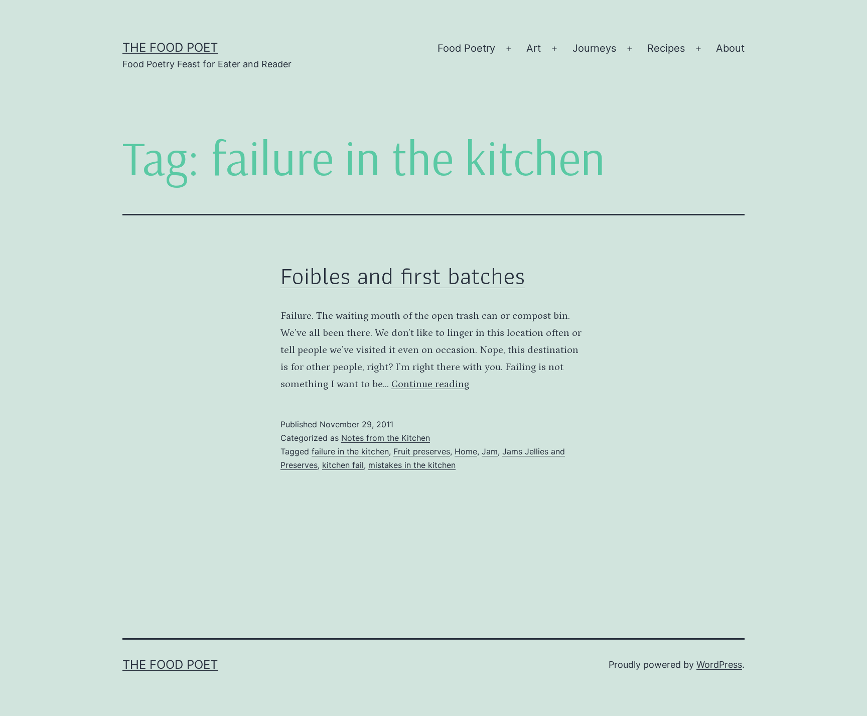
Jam (490, 451)
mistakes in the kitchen (412, 465)
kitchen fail (343, 465)
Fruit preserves (421, 451)
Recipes (666, 48)
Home (466, 451)
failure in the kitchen (350, 451)
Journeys (594, 48)
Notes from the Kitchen (385, 438)
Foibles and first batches (402, 276)
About (730, 48)
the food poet (170, 47)
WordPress (719, 664)
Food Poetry (466, 48)
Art (533, 48)
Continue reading (430, 384)
